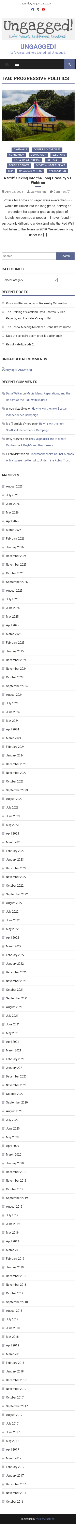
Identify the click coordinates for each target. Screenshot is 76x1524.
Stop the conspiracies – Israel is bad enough (34, 335)
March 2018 (13, 1354)
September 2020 (17, 1102)
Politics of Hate (19, 165)
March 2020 (13, 1154)
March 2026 (13, 529)
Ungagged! (38, 46)
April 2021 (12, 1041)
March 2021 (13, 1050)
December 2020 (16, 1076)
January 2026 (15, 547)
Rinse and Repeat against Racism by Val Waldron (37, 303)
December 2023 (16, 764)
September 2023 (17, 790)
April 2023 (12, 833)
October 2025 (15, 573)
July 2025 (12, 599)
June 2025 (13, 608)
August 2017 (14, 1414)
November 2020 (16, 1085)
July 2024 (12, 703)
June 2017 (13, 1432)
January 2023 (15, 859)
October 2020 (15, 1093)
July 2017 (12, 1423)
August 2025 (14, 590)
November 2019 (16, 1180)
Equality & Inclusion (27, 160)
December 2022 (16, 868)
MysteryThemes (45, 1518)
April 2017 (12, 1449)
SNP (10, 170)
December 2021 (16, 972)
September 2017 (17, 1406)
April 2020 (12, 1145)
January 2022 (15, 963)
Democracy (38, 154)
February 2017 (15, 1467)
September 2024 (17, 686)
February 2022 (15, 955)
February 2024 (15, 746)
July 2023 (12, 807)
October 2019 (15, 1189)
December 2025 (16, 556)
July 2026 (12, 495)
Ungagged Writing (30, 170)
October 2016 (15, 1501)
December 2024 (16, 660)
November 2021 (16, 981)
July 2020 (12, 1119)
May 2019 (12, 1232)
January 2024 (15, 755)
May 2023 (12, 824)
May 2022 (12, 929)
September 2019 (17, 1198)
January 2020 (15, 1163)
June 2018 (13, 1328)
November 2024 (16, 668)
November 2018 (16, 1284)
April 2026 (12, 521)
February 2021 (15, 1059)
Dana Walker (14, 393)
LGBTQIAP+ (53, 160)
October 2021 (15, 989)
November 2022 (16, 877)
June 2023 (13, 816)
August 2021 (14, 1007)
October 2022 (15, 885)
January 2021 (15, 1067)
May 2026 (12, 512)
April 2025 (12, 625)
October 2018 (15, 1293)
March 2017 (13, 1458)
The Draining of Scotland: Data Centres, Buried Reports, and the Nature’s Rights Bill (35, 315)
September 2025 (17, 582)
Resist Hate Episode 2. (20, 344)
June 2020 (13, 1128)
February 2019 (15, 1258)
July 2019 (12, 1215)
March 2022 (13, 946)
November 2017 (16, 1388)
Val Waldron (57, 170)
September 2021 (17, 998)
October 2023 (15, 781)
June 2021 (13, 1024)
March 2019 (13, 1250)
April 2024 (12, 729)
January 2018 (15, 1371)
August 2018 (14, 1310)
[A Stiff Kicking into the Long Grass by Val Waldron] (38, 115)
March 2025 (13, 634)
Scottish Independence (50, 165)
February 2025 (15, 642)
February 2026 (15, 538)
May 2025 (12, 616)
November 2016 (16, 1493)
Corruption (16, 154)
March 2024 (13, 738)
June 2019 (13, 1224)
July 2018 (12, 1319)
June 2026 (13, 503)
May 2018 (12, 1336)
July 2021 (12, 1015)
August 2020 (14, 1111)
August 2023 (14, 798)
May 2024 (12, 720)
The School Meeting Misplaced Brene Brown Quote (38, 327)
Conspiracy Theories (47, 149)
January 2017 (15, 1475)
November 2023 (16, 772)
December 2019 (16, 1172)
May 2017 (12, 1440)
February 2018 (15, 1362)
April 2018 (12, 1345)
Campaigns (20, 149)
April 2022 (12, 937)
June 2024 (13, 712)
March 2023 (13, 842)
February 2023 (15, 850)
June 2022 (13, 920)
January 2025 (15, 651)
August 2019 (14, 1206)
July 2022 (12, 911)
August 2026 (14, 486)
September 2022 (17, 894)
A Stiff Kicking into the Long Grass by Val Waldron (38, 180)
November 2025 (16, 564)
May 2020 (12, 1137)
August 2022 (14, 903)
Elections (58, 154)
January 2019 (15, 1267)
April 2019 (12, 1241)
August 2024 (14, 694)
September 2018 (17, 1302)
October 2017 (15, 1397)
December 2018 (16, 1276)
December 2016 (16, 1484)
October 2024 (15, 677)
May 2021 (12, 1033)
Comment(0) (62, 191)
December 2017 (16, 1380)
